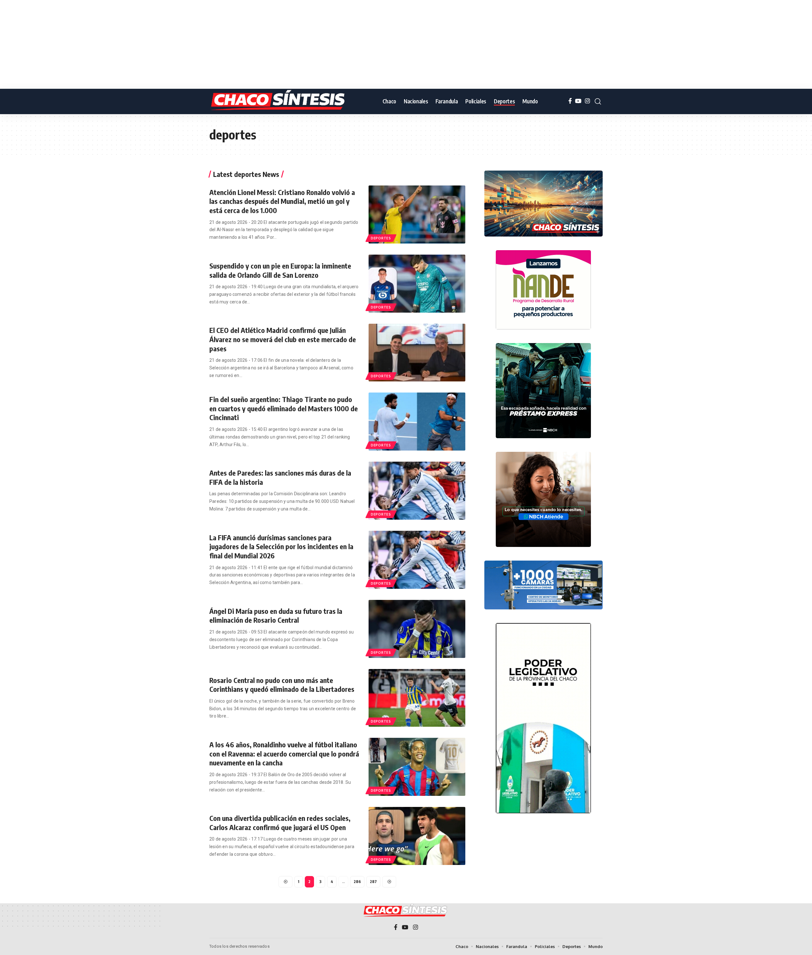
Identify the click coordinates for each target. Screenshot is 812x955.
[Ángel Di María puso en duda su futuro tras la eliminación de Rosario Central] (417, 629)
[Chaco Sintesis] (279, 101)
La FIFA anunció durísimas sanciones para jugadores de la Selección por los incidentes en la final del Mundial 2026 (281, 546)
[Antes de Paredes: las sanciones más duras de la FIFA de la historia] (417, 491)
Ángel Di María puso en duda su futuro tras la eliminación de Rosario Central (275, 616)
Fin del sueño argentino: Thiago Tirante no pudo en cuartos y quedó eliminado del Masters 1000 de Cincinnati (283, 408)
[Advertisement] (190, 44)
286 (357, 881)
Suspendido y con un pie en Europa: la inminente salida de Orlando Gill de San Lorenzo (280, 270)
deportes (381, 238)
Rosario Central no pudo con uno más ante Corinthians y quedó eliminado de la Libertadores (281, 685)
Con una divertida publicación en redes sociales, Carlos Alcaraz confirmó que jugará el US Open (279, 823)
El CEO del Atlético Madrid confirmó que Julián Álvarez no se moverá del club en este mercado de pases (282, 339)
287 (373, 881)
